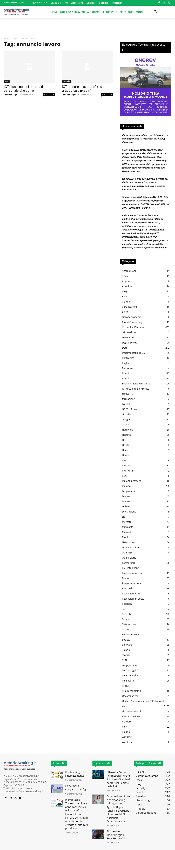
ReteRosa (127, 603)
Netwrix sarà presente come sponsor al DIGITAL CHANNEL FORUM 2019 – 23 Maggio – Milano (145, 204)
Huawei (126, 450)
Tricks (125, 685)
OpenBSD (127, 552)
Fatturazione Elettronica (135, 388)
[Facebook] (159, 2)
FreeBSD (127, 404)
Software (127, 644)
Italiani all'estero (131, 480)
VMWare (127, 721)
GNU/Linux (128, 414)
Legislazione (129, 511)
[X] (168, 2)
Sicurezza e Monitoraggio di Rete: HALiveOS (116, 835)
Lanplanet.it (129, 491)
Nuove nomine (130, 547)
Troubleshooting (131, 690)
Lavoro (126, 496)
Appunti (126, 281)
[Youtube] (20, 798)
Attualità (66, 81)
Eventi (125, 373)
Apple (125, 276)
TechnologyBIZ (130, 670)
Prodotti (126, 578)
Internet (126, 465)
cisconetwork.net (131, 317)
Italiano (126, 486)
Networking (128, 542)
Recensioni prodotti (133, 598)
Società (126, 639)
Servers (126, 619)
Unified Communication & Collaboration (144, 701)
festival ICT (128, 393)
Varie (125, 706)
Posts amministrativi (133, 573)
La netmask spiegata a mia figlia (77, 787)
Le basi (126, 506)
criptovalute (129, 332)
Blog (7, 81)
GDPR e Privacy (130, 409)
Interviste (127, 470)
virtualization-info (132, 711)
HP (123, 439)
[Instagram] (10, 798)
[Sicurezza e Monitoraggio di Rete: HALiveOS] (98, 834)
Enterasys (127, 368)
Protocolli (127, 588)
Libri (124, 516)
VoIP (124, 726)
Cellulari (127, 301)
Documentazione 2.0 (133, 352)
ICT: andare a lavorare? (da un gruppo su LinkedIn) (84, 89)
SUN (124, 660)
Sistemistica (129, 624)
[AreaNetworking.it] (16, 12)
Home (7, 38)
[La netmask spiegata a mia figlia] (57, 788)
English (126, 363)
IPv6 (124, 475)
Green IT (127, 424)
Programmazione (132, 583)
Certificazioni (129, 306)
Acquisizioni (129, 270)
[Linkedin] (163, 2)
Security (126, 614)
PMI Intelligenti (130, 568)
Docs (124, 347)
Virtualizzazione (131, 716)
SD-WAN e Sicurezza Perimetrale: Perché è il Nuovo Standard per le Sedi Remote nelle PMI (118, 779)
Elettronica (128, 358)
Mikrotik (126, 532)
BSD (124, 296)
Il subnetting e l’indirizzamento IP (76, 773)
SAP (124, 608)
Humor (126, 455)
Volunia (126, 731)
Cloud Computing (132, 322)
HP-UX (125, 445)
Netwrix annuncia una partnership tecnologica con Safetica (143, 186)
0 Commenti (49, 95)
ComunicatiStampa (133, 327)
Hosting (126, 434)
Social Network (130, 634)
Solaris (126, 649)
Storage (126, 655)
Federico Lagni (10, 94)
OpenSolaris (129, 557)
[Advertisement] (87, 27)
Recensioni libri (131, 593)
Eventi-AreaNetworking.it (136, 383)
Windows (127, 737)
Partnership (129, 562)
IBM (124, 460)
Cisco (125, 311)
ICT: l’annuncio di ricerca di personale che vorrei (24, 89)
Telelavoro (128, 680)
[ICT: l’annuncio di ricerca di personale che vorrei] (29, 67)
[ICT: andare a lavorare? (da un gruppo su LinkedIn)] (87, 67)
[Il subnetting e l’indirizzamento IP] (57, 774)
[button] (155, 12)
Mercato (126, 521)
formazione (128, 399)
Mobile (126, 537)
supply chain (129, 665)
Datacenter (128, 337)
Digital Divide (129, 342)
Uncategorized (130, 696)
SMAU (125, 629)
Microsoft (127, 527)
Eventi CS (127, 378)
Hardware (127, 429)
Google (126, 419)
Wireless (127, 742)
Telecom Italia (130, 675)
